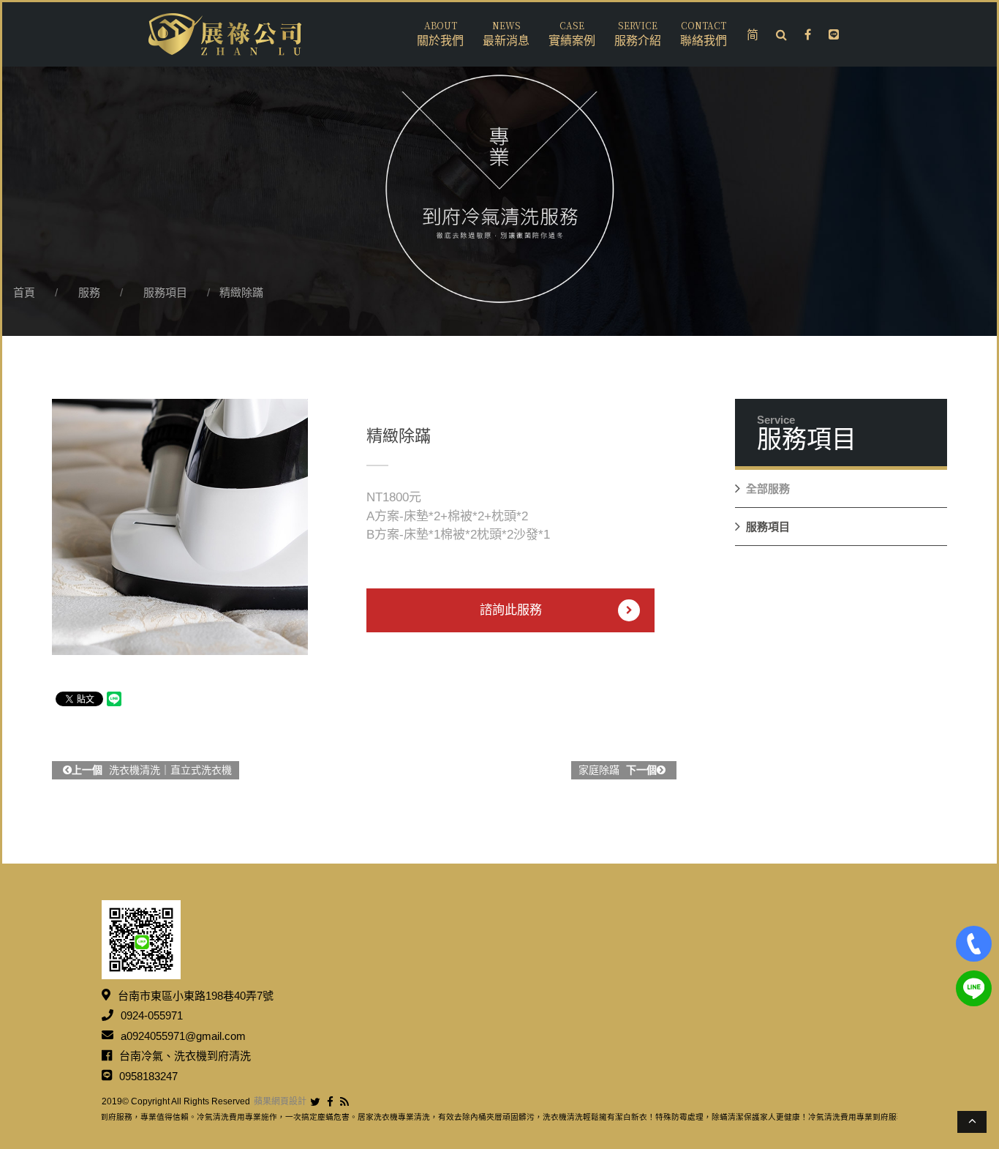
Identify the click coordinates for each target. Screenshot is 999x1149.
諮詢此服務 (511, 610)
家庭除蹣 (617, 770)
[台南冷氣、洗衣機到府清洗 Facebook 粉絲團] (807, 34)
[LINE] (834, 34)
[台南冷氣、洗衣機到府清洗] (225, 34)
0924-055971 (152, 1015)
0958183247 (148, 1075)
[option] (180, 527)
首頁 (24, 292)
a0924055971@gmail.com (183, 1035)
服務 (89, 292)
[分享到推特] (315, 1101)
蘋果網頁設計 (280, 1101)
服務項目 (165, 292)
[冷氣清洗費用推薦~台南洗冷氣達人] (499, 168)
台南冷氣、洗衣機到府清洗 (185, 1055)
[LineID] (974, 988)
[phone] (974, 944)
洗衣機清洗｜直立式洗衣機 (152, 770)
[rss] (344, 1101)
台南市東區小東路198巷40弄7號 (196, 995)
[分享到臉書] (330, 1101)
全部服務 (768, 488)
